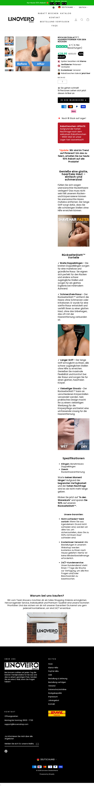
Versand (51, 686)
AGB (50, 675)
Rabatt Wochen (48, 13)
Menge (62, 77)
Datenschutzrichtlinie (57, 689)
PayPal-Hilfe (53, 671)
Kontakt (54, 17)
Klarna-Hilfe (53, 667)
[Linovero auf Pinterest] (6, 751)
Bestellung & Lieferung (57, 678)
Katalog (65, 13)
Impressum (53, 696)
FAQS (55, 25)
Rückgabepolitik (55, 693)
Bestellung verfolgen (54, 21)
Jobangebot (53, 700)
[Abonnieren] (37, 743)
